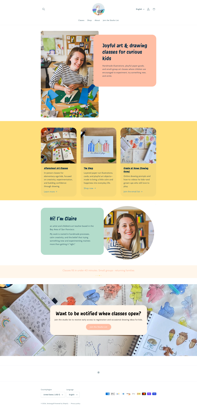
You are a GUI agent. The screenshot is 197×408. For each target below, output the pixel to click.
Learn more (49, 191)
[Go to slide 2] (97, 275)
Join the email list (132, 191)
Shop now (88, 188)
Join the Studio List (98, 327)
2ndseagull (50, 403)
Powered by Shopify (61, 403)
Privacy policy (75, 403)
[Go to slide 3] (99, 275)
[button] (43, 9)
